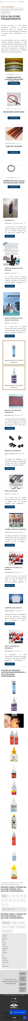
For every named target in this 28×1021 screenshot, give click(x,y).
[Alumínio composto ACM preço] (13, 526)
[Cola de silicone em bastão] (14, 738)
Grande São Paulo (20, 926)
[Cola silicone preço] (14, 855)
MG (13, 896)
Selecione (4, 896)
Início (22, 973)
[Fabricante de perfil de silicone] (13, 564)
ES (17, 896)
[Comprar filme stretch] (13, 605)
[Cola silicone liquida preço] (14, 788)
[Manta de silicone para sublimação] (13, 407)
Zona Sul (5, 926)
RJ (9, 896)
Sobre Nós (22, 978)
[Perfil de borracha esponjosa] (13, 643)
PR (25, 896)
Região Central (6, 922)
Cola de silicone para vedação (8, 9)
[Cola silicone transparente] (14, 350)
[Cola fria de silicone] (14, 805)
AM (3, 904)
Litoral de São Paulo (7, 931)
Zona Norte (14, 922)
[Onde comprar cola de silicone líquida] (14, 822)
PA (6, 904)
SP (21, 896)
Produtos (22, 984)
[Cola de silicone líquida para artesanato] (14, 687)
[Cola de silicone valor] (14, 721)
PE (10, 900)
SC (3, 900)
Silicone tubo (19, 9)
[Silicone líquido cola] (14, 872)
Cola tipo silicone (5, 12)
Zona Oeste (21, 922)
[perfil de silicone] (13, 488)
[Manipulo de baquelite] (13, 447)
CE (18, 900)
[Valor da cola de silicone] (14, 704)
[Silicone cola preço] (14, 771)
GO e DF (23, 900)
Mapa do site (22, 989)
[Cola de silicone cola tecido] (14, 754)
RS (6, 900)
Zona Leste (11, 926)
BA (14, 900)
